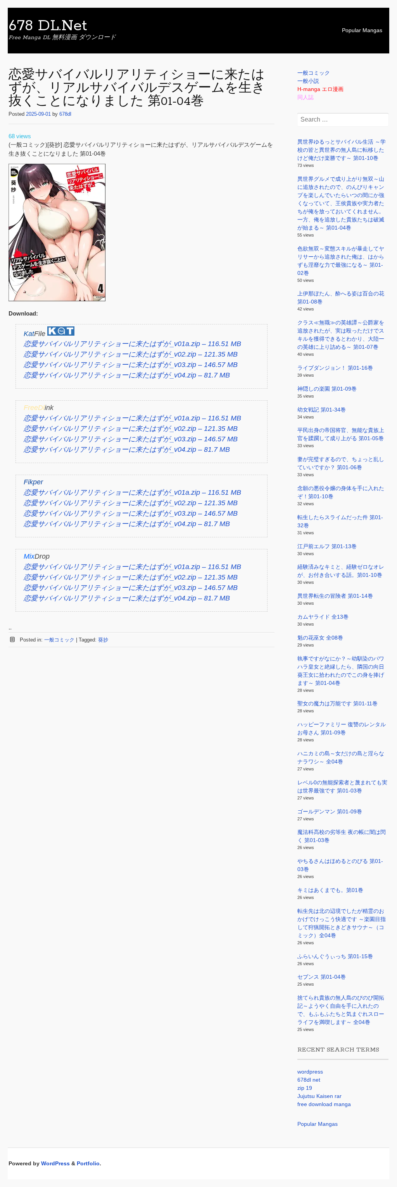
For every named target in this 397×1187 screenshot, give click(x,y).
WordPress (55, 1163)
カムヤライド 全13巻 (323, 617)
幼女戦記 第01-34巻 (321, 410)
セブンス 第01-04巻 (321, 977)
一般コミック (59, 640)
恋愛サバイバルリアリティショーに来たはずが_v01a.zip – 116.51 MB (132, 344)
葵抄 (103, 640)
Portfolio (88, 1163)
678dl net (308, 1080)
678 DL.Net (48, 26)
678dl (65, 114)
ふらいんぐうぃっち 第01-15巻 (335, 956)
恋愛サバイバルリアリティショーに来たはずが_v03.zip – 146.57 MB (131, 365)
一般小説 (308, 81)
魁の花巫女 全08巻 (320, 638)
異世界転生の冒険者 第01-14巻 (335, 596)
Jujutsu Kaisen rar (319, 1096)
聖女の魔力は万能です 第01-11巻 (337, 703)
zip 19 (304, 1088)
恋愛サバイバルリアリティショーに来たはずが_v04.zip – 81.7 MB (127, 375)
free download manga (324, 1104)
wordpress (310, 1072)
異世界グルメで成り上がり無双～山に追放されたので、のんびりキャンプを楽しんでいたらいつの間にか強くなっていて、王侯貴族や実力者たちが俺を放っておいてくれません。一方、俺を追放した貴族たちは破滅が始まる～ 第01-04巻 (340, 203)
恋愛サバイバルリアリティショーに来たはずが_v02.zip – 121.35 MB (131, 354)
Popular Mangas (362, 30)
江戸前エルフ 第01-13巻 (327, 546)
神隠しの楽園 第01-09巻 (327, 389)
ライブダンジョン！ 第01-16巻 (335, 368)
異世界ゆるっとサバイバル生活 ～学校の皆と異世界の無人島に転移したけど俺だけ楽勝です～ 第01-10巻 (341, 150)
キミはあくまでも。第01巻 (330, 890)
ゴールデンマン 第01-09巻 (329, 811)
